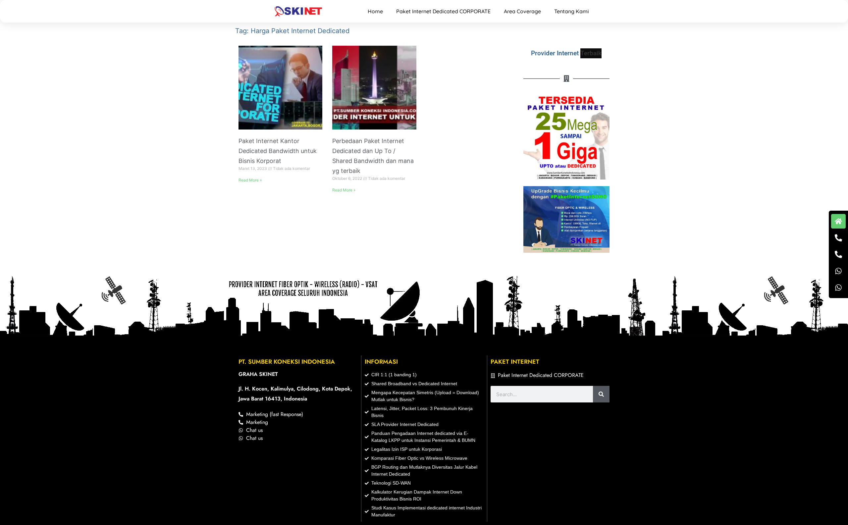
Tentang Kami (571, 11)
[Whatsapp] (838, 271)
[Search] (601, 394)
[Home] (838, 221)
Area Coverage (522, 11)
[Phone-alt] (838, 238)
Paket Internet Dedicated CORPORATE (443, 11)
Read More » (250, 180)
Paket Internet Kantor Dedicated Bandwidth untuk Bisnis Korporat (277, 150)
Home (375, 11)
